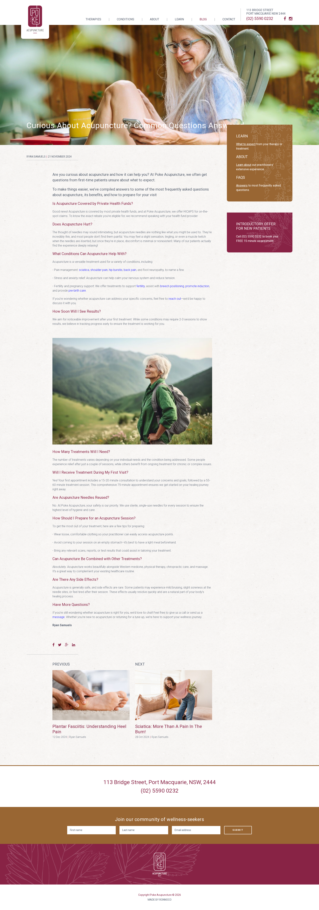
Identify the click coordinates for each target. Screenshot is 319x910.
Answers (242, 185)
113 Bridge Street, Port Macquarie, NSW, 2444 (159, 782)
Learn (179, 19)
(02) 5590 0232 (259, 18)
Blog (203, 19)
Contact (228, 19)
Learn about (243, 165)
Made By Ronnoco (159, 899)
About (154, 19)
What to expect (245, 144)
